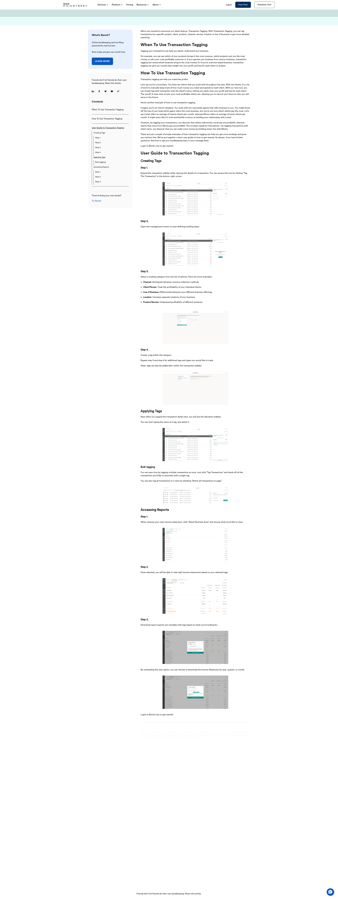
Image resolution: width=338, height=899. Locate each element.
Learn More (102, 61)
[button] (330, 892)
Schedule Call (264, 5)
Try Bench (96, 201)
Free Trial (243, 5)
